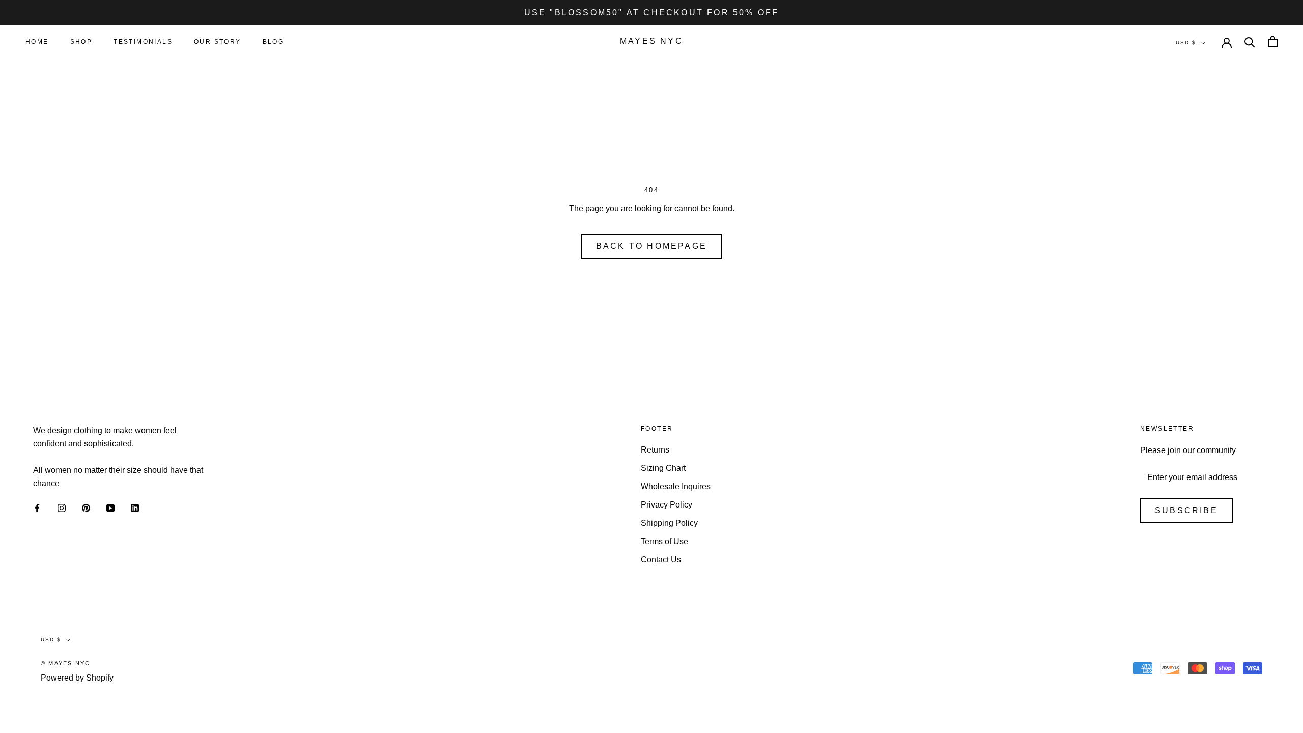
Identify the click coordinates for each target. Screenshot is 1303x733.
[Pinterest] (86, 507)
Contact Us (661, 559)
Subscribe (1186, 510)
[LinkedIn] (135, 507)
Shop (81, 41)
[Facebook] (37, 507)
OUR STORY (217, 41)
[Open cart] (1273, 41)
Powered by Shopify (77, 677)
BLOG (274, 41)
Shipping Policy (669, 523)
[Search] (1249, 41)
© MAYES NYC (65, 663)
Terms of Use (664, 541)
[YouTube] (110, 507)
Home (37, 41)
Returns (655, 449)
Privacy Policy (666, 504)
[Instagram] (62, 507)
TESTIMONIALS (143, 41)
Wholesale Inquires (676, 486)
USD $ (1186, 42)
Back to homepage (651, 246)
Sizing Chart (663, 468)
